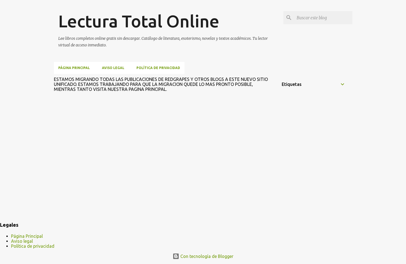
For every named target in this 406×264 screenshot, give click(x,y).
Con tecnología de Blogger (206, 256)
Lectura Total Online (138, 21)
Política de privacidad (158, 68)
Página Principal (74, 68)
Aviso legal (113, 68)
